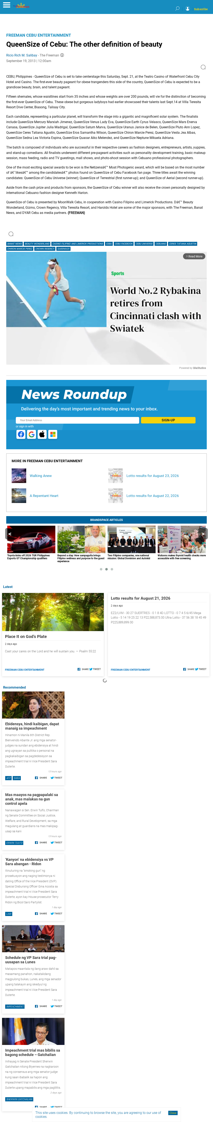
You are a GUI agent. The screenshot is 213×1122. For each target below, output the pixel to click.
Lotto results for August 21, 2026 (140, 598)
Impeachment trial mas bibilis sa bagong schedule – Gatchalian (32, 1052)
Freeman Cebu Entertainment (38, 35)
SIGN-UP (168, 420)
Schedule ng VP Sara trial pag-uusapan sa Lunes (31, 959)
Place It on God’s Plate (26, 636)
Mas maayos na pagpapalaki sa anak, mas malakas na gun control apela (31, 799)
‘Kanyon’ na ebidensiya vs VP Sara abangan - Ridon (29, 861)
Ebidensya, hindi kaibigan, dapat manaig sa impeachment (32, 726)
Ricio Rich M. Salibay (21, 55)
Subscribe (201, 9)
